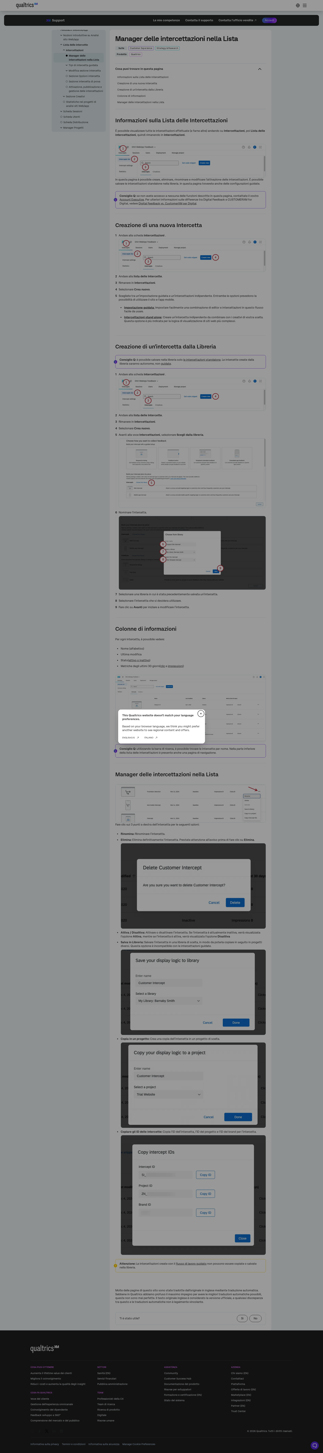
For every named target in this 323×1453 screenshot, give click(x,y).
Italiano (148, 738)
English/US (128, 738)
